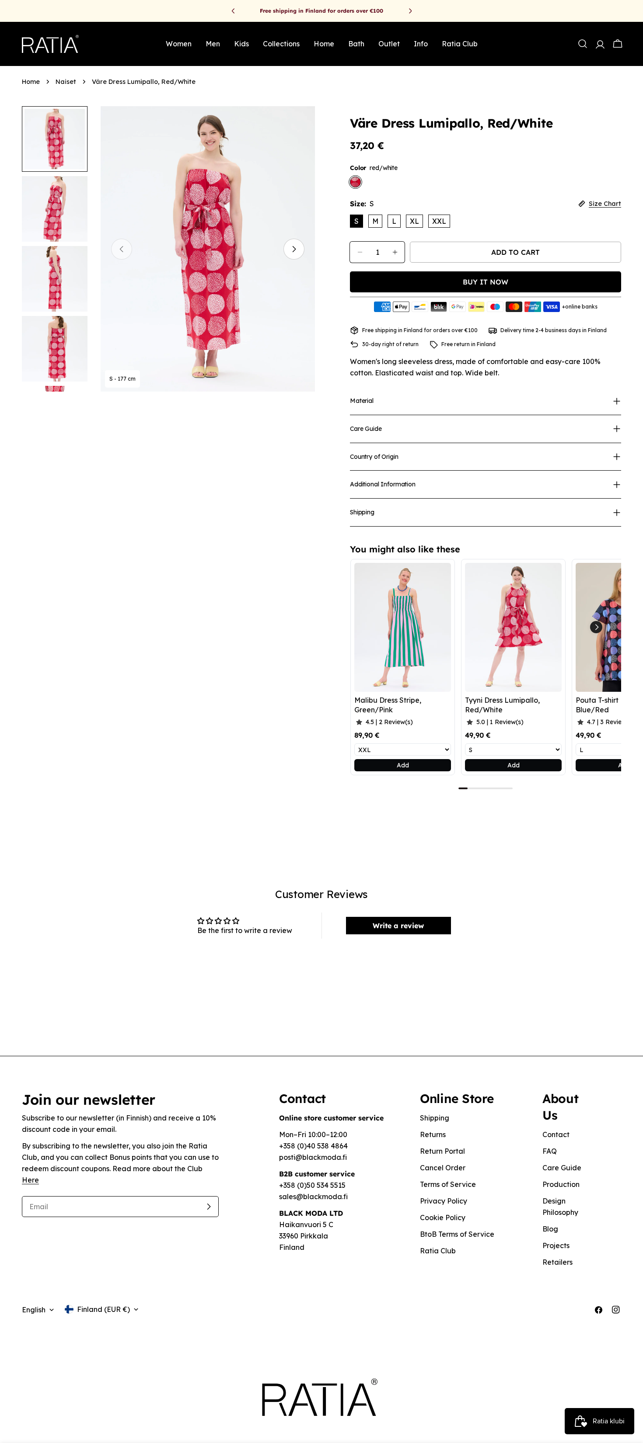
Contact (556, 1134)
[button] (596, 627)
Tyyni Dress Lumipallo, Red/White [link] (502, 705)
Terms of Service (448, 1184)
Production (561, 1184)
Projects (556, 1245)
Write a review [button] (398, 925)
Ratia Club (438, 1250)
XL (414, 221)
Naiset (66, 82)
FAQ (549, 1151)
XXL (439, 221)
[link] (402, 627)
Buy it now (485, 282)
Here (30, 1180)
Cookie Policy (442, 1217)
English (33, 1309)
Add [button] (403, 765)
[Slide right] (293, 249)
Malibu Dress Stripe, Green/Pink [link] (387, 705)
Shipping (434, 1117)
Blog (550, 1228)
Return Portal (442, 1151)
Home (31, 82)
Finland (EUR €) (103, 1309)
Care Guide (561, 1167)
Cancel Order (442, 1167)
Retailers (557, 1262)
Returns (433, 1134)
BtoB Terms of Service (457, 1234)
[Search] (582, 43)
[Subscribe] (208, 1206)
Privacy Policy (443, 1201)
